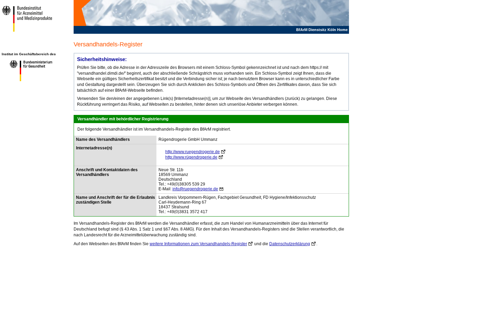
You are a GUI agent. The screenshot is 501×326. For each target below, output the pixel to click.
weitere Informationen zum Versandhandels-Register (198, 243)
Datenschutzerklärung (289, 243)
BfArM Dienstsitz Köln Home (322, 30)
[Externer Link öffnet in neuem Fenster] (28, 81)
